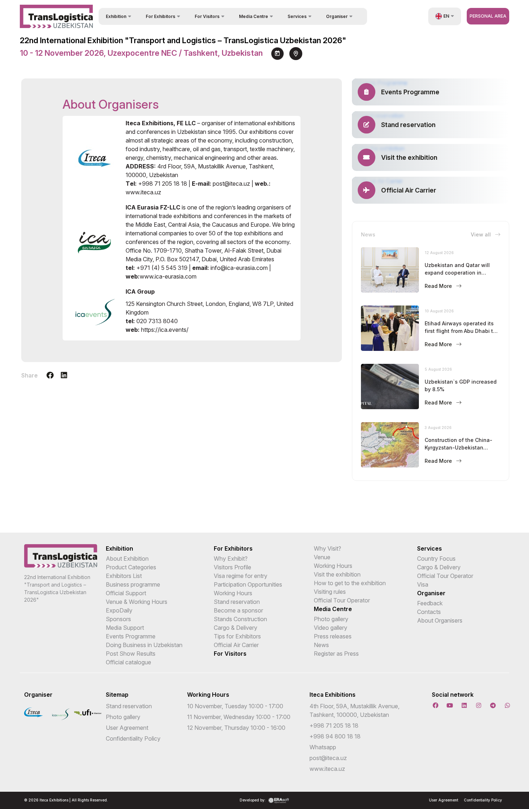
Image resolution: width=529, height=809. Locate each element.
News (321, 644)
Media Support (125, 627)
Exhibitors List (124, 575)
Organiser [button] (337, 16)
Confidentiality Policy (133, 738)
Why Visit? (327, 548)
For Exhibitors (233, 548)
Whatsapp (322, 747)
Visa (422, 584)
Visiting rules (330, 591)
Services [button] (297, 16)
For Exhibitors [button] (160, 16)
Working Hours (233, 593)
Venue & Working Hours (136, 601)
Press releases (333, 636)
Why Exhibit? (231, 558)
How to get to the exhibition (350, 583)
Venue (322, 557)
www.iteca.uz (327, 768)
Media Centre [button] (253, 16)
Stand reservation (237, 601)
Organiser (431, 593)
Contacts (429, 611)
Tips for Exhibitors (237, 636)
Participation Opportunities (248, 584)
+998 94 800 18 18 (335, 736)
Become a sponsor (238, 610)
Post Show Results (130, 653)
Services (429, 548)
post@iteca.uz (328, 757)
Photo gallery (331, 619)
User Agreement (127, 727)
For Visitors (230, 653)
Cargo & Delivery (235, 627)
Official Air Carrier (236, 644)
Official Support (126, 593)
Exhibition (119, 548)
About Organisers (439, 620)
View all (481, 234)
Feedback (430, 603)
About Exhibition (127, 558)
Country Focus (436, 558)
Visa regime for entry (240, 575)
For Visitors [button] (207, 16)
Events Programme (130, 636)
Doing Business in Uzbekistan (144, 644)
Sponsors (118, 619)
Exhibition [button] (116, 16)
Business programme (133, 584)
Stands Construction (240, 619)
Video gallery (330, 627)
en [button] (446, 16)
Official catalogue (128, 662)
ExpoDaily (119, 610)
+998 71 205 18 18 (333, 725)
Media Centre (333, 609)
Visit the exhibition (337, 574)
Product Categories (131, 567)
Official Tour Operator (342, 600)
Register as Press (336, 653)
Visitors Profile (232, 567)
